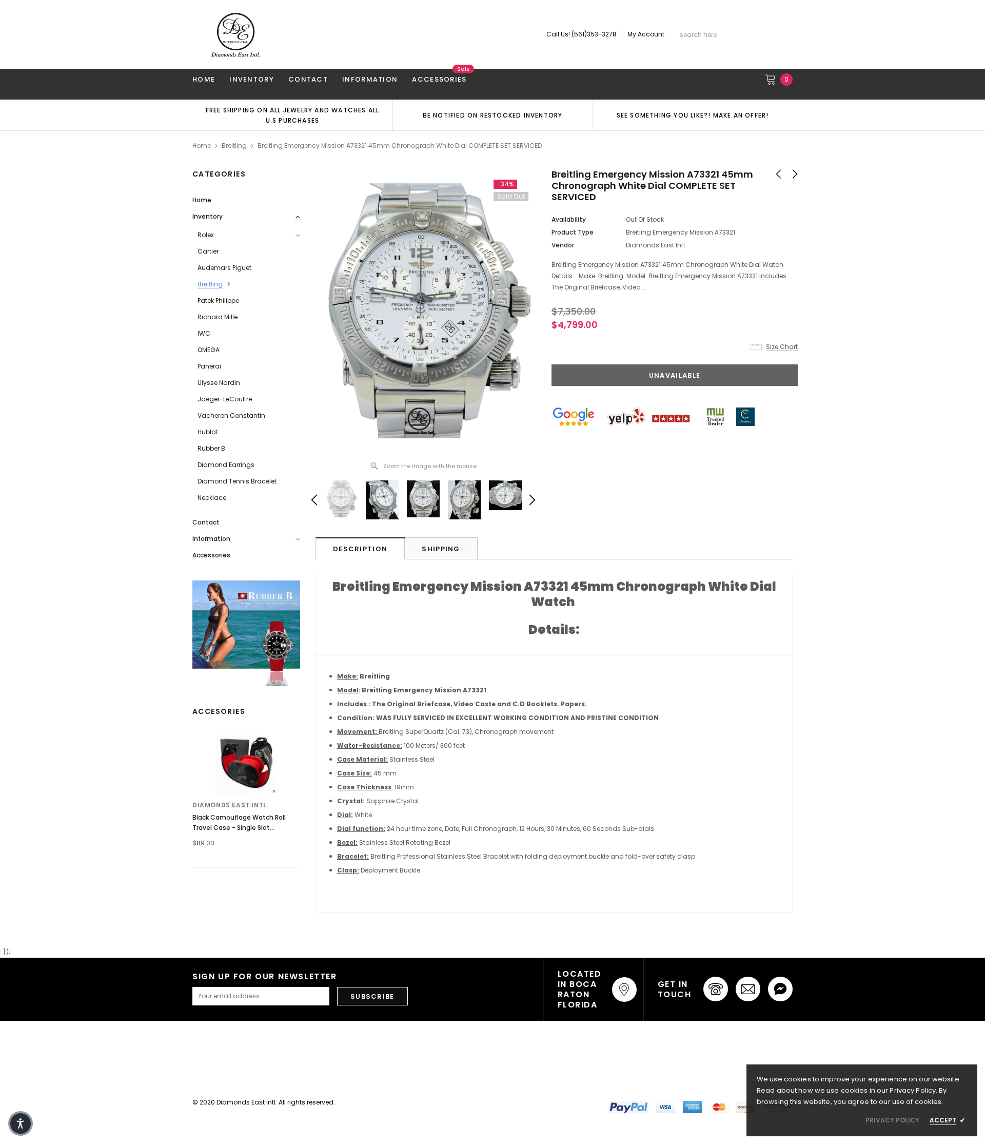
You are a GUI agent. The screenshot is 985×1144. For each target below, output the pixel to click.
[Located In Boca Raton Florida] (624, 989)
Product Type (572, 232)
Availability (568, 219)
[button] (20, 1123)
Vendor (562, 245)
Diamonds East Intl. (230, 805)
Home (201, 145)
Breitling (234, 145)
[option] (292, 115)
